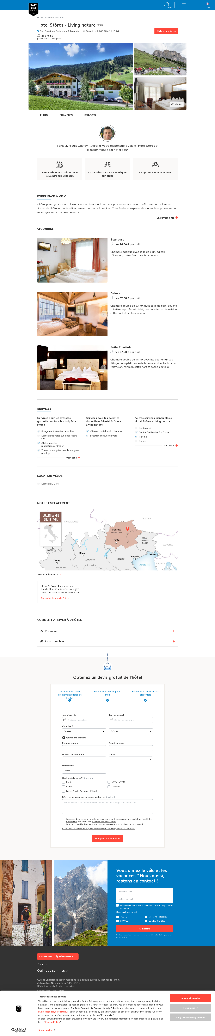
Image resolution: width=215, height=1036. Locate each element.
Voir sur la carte (47, 574)
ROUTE (123, 916)
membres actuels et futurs (104, 821)
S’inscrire (144, 928)
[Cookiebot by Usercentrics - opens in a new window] (19, 1030)
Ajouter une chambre (76, 737)
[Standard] (72, 260)
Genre (112, 754)
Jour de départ (116, 715)
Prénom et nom (70, 743)
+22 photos (176, 104)
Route (69, 782)
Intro (44, 115)
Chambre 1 (67, 726)
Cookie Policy (52, 1022)
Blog (40, 964)
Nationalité (68, 765)
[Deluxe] (72, 314)
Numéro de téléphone (73, 754)
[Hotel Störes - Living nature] (81, 76)
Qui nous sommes (51, 970)
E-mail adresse (116, 743)
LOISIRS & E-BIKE (157, 921)
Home (40, 17)
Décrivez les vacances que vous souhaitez (89, 797)
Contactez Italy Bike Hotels (56, 956)
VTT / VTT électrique (158, 916)
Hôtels (48, 17)
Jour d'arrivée (69, 715)
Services (90, 115)
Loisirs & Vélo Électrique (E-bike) (81, 791)
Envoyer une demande (107, 838)
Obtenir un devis (166, 30)
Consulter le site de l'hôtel (55, 598)
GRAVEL (124, 921)
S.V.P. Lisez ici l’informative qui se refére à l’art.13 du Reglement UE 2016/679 (98, 828)
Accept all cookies (190, 998)
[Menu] (182, 5)
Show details (45, 1030)
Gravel (69, 786)
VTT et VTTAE (118, 782)
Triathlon (116, 786)
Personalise (189, 1008)
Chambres (66, 115)
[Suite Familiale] (72, 367)
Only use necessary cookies (190, 1017)
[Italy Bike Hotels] (33, 9)
